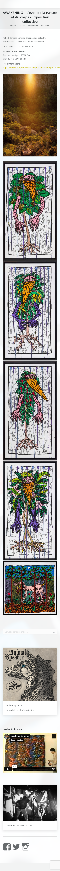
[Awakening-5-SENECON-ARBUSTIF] (30, 211)
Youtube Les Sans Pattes (19, 825)
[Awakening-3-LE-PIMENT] (30, 410)
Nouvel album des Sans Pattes (20, 710)
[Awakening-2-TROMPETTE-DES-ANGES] (30, 510)
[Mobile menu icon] (4, 4)
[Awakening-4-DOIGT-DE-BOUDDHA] (30, 311)
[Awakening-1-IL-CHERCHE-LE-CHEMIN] (30, 588)
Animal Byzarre (14, 705)
